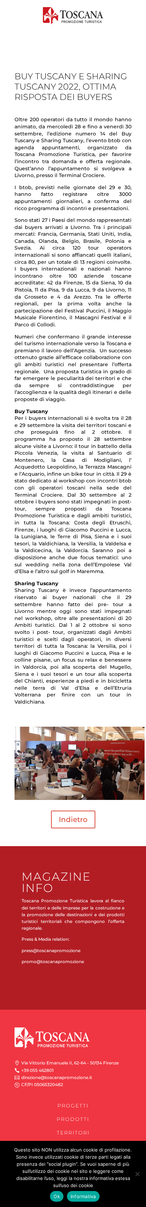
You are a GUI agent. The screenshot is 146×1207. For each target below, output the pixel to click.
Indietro (73, 819)
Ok (57, 1196)
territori (73, 1132)
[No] (137, 1173)
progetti (73, 1105)
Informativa (83, 1196)
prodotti (73, 1119)
